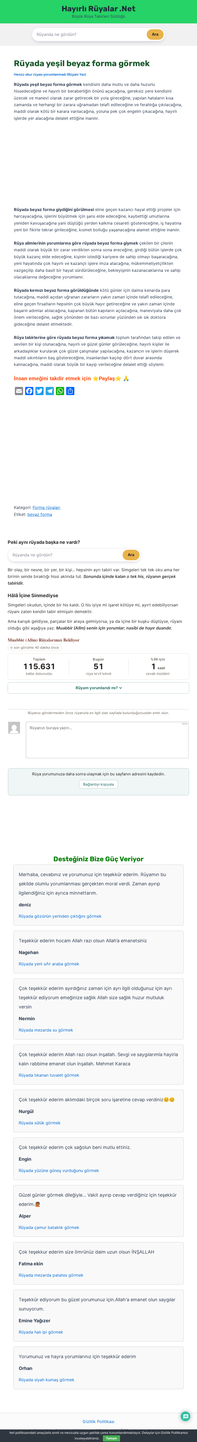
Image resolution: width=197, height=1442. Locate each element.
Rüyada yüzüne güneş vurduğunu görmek (59, 1170)
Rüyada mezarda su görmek (46, 1030)
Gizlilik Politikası (98, 1421)
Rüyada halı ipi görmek (41, 1332)
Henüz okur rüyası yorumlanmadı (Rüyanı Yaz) (50, 74)
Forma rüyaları (46, 507)
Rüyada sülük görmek (40, 1122)
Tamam (111, 1438)
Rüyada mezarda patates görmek (51, 1275)
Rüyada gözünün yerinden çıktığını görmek (60, 916)
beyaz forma (39, 514)
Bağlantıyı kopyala (98, 784)
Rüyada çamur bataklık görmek (49, 1227)
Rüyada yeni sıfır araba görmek (49, 963)
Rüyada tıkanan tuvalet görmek (49, 1075)
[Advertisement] (98, 164)
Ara (155, 34)
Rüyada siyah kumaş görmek (46, 1379)
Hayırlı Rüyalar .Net (98, 8)
